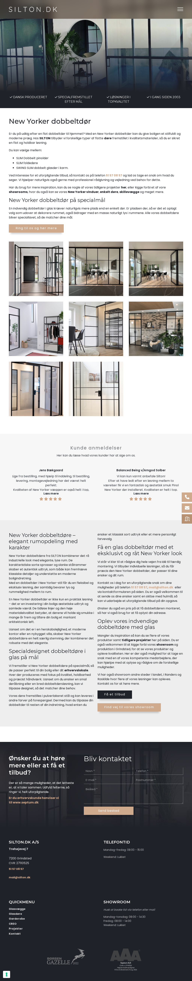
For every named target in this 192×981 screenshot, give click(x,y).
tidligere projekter (136, 640)
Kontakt (15, 933)
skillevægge (129, 192)
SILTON (44, 138)
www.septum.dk (26, 802)
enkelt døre (109, 192)
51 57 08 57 (114, 175)
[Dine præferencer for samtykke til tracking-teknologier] (6, 974)
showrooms (18, 192)
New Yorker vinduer (83, 192)
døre (108, 138)
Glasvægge (17, 909)
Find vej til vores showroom (129, 707)
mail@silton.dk (161, 587)
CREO (12, 923)
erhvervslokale (76, 670)
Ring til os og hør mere (36, 228)
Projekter (16, 928)
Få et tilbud (114, 694)
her (123, 187)
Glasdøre (15, 913)
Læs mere (51, 493)
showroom (164, 644)
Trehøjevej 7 (18, 849)
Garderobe (17, 918)
